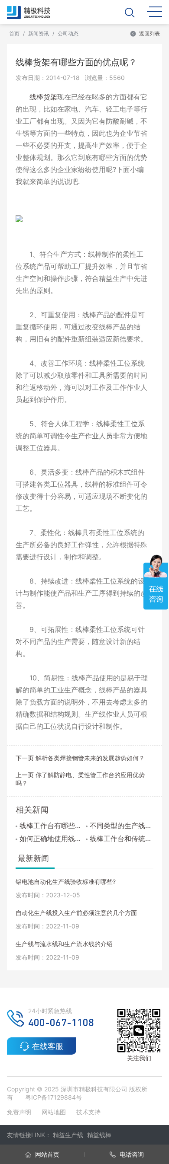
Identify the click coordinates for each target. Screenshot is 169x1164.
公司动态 (68, 33)
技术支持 (88, 1112)
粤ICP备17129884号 (53, 1097)
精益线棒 (99, 1134)
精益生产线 (68, 1134)
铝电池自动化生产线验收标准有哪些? (66, 881)
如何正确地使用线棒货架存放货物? (51, 838)
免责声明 (20, 1112)
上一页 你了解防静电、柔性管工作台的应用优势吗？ (80, 779)
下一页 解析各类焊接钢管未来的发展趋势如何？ (80, 758)
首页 (14, 33)
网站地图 (54, 1112)
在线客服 (47, 1046)
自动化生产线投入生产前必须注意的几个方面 (76, 912)
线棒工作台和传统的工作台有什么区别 (121, 838)
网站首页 (46, 1154)
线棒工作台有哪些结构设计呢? (51, 825)
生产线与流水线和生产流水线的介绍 (64, 943)
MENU (154, 11)
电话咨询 (131, 1154)
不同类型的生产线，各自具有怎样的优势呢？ (121, 825)
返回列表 (149, 33)
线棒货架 (43, 96)
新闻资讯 (38, 33)
